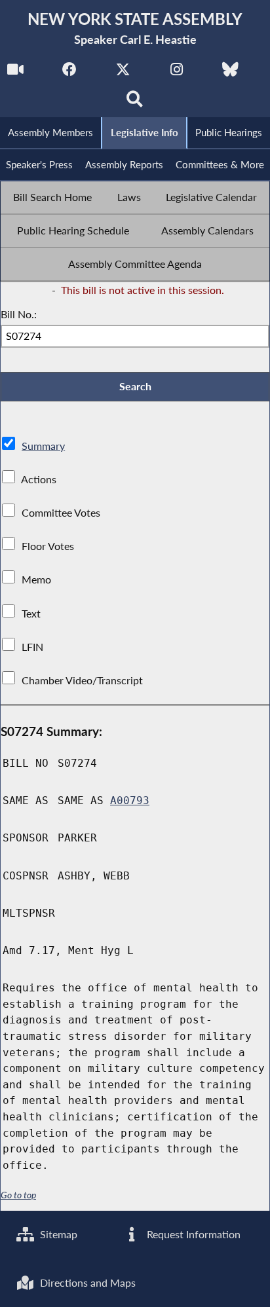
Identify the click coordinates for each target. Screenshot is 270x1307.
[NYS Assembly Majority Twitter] (123, 73)
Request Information (192, 1234)
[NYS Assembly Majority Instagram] (176, 73)
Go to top (18, 1195)
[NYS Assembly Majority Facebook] (69, 73)
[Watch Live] (15, 73)
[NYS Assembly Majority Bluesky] (230, 73)
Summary (43, 445)
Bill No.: (19, 314)
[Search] (135, 102)
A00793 (129, 800)
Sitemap (57, 1234)
